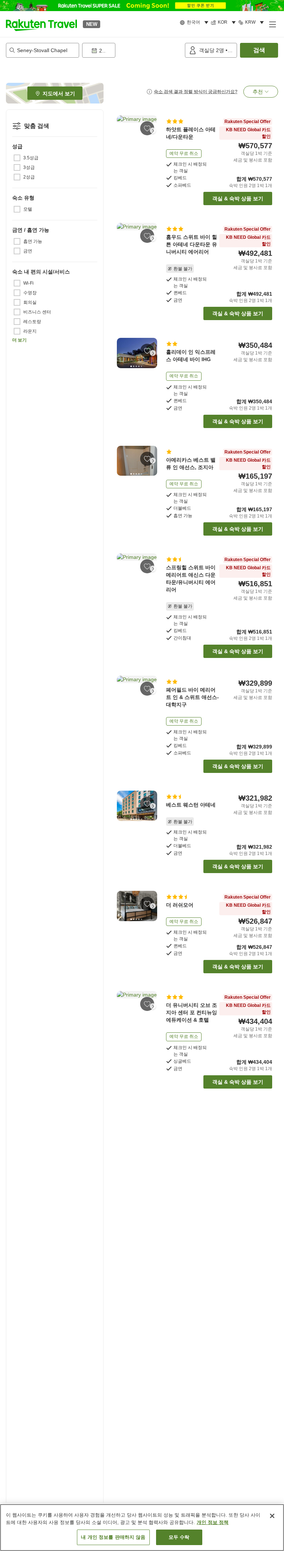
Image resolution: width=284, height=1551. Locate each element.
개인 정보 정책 (213, 1522)
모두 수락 (179, 1537)
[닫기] (272, 1516)
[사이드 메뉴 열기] (272, 24)
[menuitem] (195, 22)
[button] (41, 24)
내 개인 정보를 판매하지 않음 (113, 1537)
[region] (142, 1527)
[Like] (147, 128)
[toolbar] (132, 50)
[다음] (153, 130)
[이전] (121, 130)
